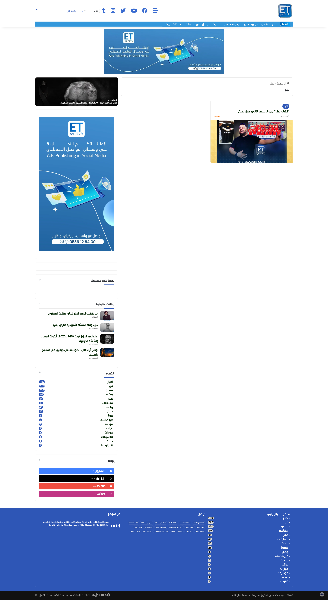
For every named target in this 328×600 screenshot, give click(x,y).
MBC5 (189, 527)
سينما (224, 24)
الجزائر (138, 527)
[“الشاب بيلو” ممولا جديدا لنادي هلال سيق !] (252, 141)
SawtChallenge (175, 527)
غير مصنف (106, 419)
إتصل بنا (40, 595)
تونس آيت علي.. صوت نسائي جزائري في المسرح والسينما (70, 352)
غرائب (109, 428)
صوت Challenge (161, 531)
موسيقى (235, 24)
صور (246, 24)
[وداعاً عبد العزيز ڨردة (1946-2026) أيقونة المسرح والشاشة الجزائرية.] (107, 339)
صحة (110, 441)
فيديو (254, 24)
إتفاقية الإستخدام (80, 595)
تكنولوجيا (107, 445)
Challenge (199, 523)
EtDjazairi (185, 523)
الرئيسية (281, 83)
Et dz (172, 523)
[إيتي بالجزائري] (285, 11)
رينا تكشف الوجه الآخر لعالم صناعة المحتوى (96, 103)
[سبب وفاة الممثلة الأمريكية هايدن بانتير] (107, 327)
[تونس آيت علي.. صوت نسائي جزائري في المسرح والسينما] (107, 352)
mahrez (133, 523)
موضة (214, 24)
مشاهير (265, 24)
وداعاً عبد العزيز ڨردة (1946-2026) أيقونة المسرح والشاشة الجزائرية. (69, 338)
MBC (200, 527)
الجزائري (200, 531)
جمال (205, 24)
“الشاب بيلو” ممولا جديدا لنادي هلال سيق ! (263, 111)
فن (197, 24)
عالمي (147, 531)
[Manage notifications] (322, 594)
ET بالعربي (146, 523)
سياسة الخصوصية (57, 595)
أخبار (274, 24)
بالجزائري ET (176, 531)
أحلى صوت (161, 527)
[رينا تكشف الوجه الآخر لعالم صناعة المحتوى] (107, 316)
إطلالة (148, 527)
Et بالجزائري (160, 523)
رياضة (167, 24)
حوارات (189, 24)
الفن (189, 531)
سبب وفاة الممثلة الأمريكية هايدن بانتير (75, 324)
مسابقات (178, 24)
